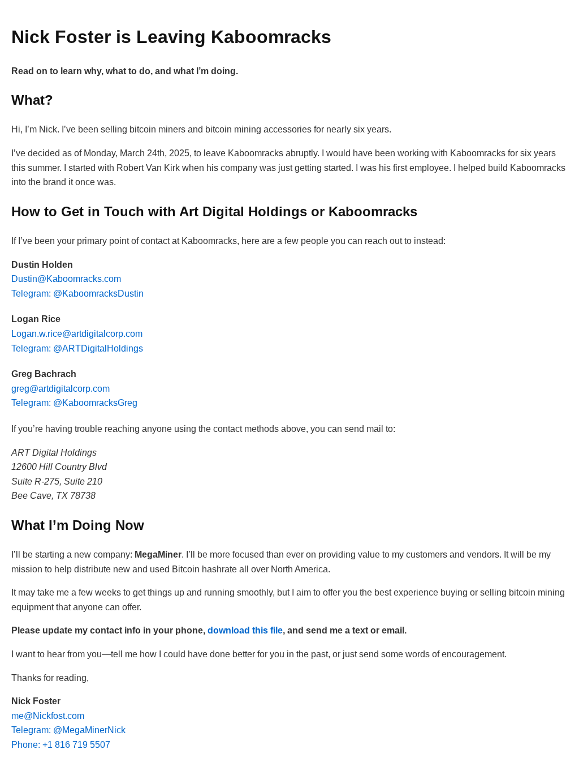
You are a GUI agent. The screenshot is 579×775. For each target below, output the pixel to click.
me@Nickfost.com (47, 716)
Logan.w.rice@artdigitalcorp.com (76, 334)
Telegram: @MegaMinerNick (68, 730)
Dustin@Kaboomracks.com (66, 279)
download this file (245, 630)
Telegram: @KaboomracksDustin (77, 293)
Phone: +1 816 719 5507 (60, 745)
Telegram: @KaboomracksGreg (74, 403)
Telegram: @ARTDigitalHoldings (77, 348)
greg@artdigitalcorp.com (60, 388)
